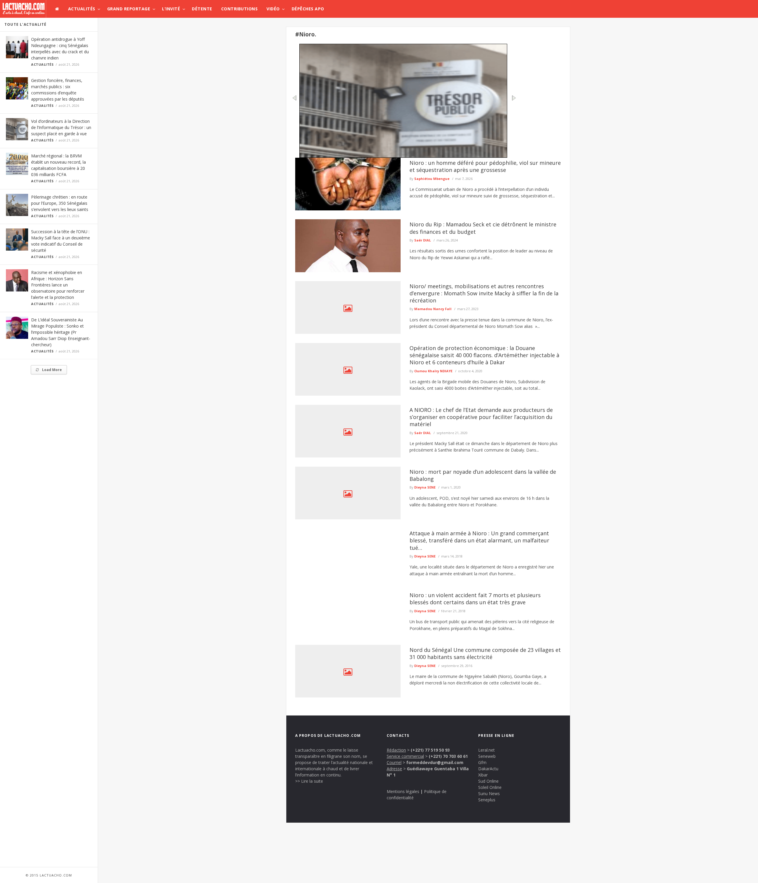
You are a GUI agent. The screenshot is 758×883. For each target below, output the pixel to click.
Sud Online (488, 781)
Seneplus (486, 800)
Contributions (239, 9)
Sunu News (489, 793)
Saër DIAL (422, 240)
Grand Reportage (128, 9)
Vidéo (273, 9)
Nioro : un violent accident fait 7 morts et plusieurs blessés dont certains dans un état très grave (475, 599)
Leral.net (486, 750)
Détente (202, 9)
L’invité (171, 9)
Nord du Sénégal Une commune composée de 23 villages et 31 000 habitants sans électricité (485, 653)
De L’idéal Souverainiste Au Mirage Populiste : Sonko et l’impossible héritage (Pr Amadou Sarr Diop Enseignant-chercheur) (60, 332)
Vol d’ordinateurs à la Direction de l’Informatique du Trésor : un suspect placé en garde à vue (61, 127)
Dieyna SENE (425, 487)
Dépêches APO (308, 9)
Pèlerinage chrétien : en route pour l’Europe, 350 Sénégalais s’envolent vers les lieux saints (59, 203)
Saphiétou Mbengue (431, 178)
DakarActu (488, 768)
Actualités (81, 9)
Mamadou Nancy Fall (433, 309)
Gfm (482, 762)
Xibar (483, 775)
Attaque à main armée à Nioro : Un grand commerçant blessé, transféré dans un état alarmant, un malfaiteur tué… (479, 540)
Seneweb (487, 756)
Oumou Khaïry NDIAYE (433, 371)
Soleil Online (490, 787)
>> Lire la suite (309, 781)
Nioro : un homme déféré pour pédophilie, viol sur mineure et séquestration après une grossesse (485, 166)
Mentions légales (403, 791)
